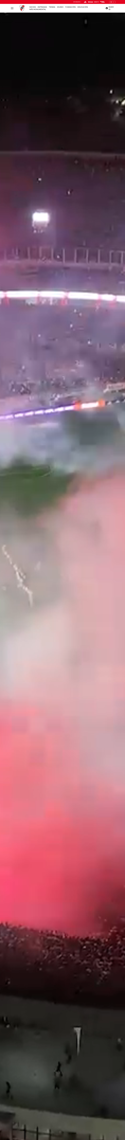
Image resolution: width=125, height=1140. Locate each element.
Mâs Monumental (37, 9)
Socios (32, 7)
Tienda (52, 7)
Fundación (70, 7)
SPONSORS (76, 2)
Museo (60, 7)
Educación (83, 7)
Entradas (42, 7)
